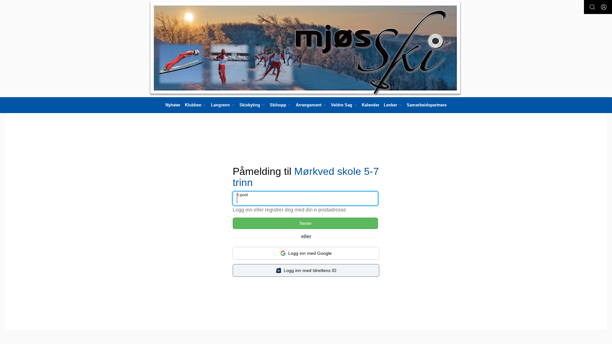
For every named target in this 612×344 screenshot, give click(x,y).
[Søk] (592, 7)
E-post (242, 195)
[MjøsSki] (306, 48)
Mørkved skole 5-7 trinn (306, 177)
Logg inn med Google (310, 253)
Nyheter (172, 105)
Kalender (370, 105)
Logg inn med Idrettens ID (310, 270)
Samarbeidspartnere (427, 105)
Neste (305, 223)
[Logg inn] (603, 7)
